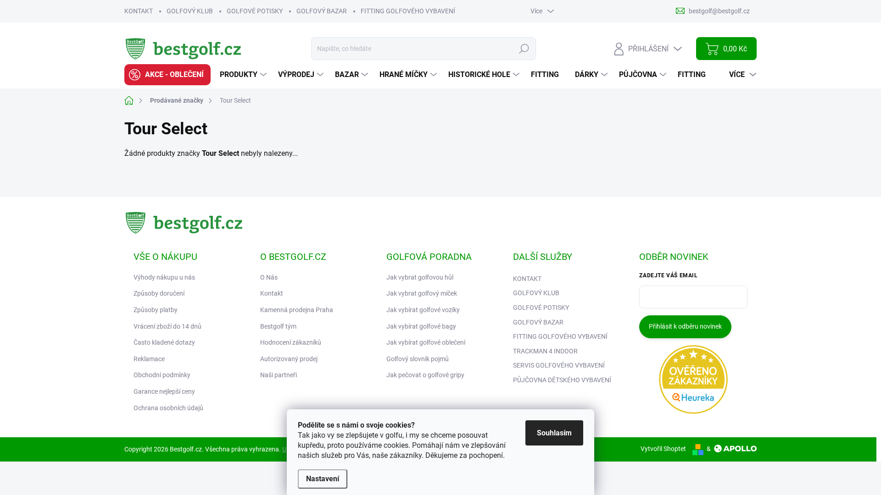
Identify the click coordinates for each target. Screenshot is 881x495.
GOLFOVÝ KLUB (190, 11)
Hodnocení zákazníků (290, 342)
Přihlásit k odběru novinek (685, 326)
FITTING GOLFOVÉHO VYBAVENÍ (408, 11)
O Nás (269, 277)
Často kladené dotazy (164, 342)
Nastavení (322, 478)
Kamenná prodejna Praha (296, 310)
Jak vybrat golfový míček (421, 293)
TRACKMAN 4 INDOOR (545, 351)
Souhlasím (554, 433)
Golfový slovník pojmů (417, 359)
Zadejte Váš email (668, 275)
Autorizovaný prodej (289, 359)
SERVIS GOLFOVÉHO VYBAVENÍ (559, 365)
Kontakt (271, 293)
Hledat (524, 48)
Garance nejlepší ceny (164, 391)
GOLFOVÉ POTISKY (255, 11)
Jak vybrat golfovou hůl (419, 277)
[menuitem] (167, 74)
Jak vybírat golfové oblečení (425, 342)
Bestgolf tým (278, 326)
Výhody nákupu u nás (164, 277)
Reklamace (149, 359)
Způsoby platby (156, 310)
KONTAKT (138, 11)
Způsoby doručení (159, 293)
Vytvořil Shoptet (663, 448)
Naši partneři (278, 375)
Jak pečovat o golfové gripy (425, 375)
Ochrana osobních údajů (168, 408)
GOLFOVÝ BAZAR (321, 11)
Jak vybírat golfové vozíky (423, 310)
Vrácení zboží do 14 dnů (167, 326)
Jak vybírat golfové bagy (421, 326)
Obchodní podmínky (162, 375)
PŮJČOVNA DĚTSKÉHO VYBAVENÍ (562, 380)
